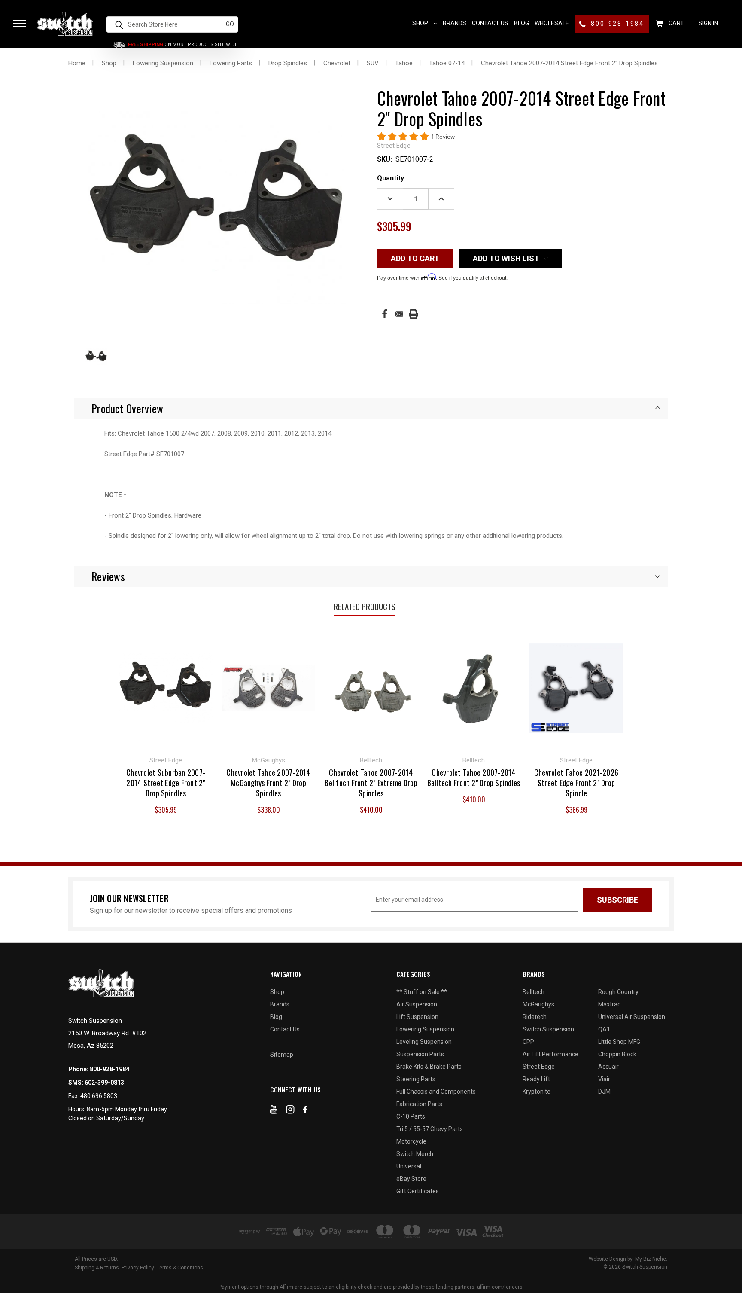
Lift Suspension (417, 1016)
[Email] (399, 314)
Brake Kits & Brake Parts (429, 1066)
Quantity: (391, 178)
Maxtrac (609, 1004)
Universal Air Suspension (631, 1016)
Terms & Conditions (180, 1268)
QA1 (604, 1029)
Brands (454, 23)
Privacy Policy (138, 1268)
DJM (604, 1091)
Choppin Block (617, 1054)
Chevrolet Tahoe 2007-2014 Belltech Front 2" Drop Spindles (473, 777)
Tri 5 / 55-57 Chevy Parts (429, 1128)
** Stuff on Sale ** (421, 991)
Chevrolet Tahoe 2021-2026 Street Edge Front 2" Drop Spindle (576, 783)
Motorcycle (411, 1141)
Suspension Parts (420, 1054)
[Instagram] (290, 1111)
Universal (408, 1166)
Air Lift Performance (550, 1054)
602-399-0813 (104, 1082)
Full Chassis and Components (436, 1091)
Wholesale (552, 23)
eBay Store (411, 1178)
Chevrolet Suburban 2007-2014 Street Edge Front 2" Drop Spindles (165, 783)
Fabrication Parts (419, 1104)
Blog (521, 23)
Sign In (708, 23)
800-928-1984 (616, 23)
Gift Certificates (417, 1191)
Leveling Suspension (424, 1041)
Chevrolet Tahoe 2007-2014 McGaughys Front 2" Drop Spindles (268, 783)
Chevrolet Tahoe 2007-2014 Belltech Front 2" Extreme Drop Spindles (371, 783)
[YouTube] (273, 1111)
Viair (604, 1079)
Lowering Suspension (425, 1029)
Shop (420, 23)
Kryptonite (536, 1091)
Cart (675, 23)
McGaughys (538, 1004)
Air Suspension (416, 1004)
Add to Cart (166, 687)
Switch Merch (414, 1153)
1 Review (443, 136)
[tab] (371, 408)
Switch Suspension (548, 1029)
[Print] (413, 314)
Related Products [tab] (364, 606)
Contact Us (490, 23)
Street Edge (539, 1066)
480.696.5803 (98, 1095)
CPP (528, 1041)
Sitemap (281, 1054)
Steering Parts (415, 1079)
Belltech (533, 991)
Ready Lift (536, 1079)
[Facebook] (384, 313)
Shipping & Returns (97, 1268)
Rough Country (618, 991)
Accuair (608, 1066)
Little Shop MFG (619, 1041)
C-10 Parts (410, 1116)
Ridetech (535, 1016)
